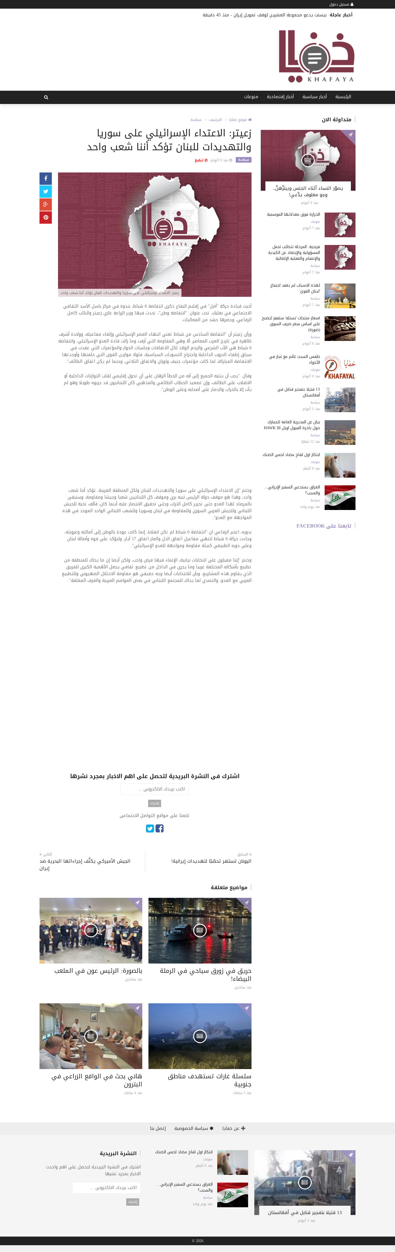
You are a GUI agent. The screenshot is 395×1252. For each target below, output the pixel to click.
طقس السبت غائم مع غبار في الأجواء (294, 359)
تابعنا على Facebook (324, 526)
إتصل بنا (158, 1128)
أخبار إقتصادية (280, 97)
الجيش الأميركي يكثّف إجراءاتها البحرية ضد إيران (85, 865)
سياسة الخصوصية (192, 1128)
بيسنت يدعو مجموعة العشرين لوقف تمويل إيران (280, 15)
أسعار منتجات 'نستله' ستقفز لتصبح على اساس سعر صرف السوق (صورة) (291, 324)
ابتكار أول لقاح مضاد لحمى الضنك (291, 454)
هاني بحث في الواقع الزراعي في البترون (97, 1080)
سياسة (196, 119)
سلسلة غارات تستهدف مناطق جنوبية (210, 1080)
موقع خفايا (238, 119)
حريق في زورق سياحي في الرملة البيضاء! (206, 975)
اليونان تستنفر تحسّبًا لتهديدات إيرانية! (211, 861)
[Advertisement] (155, 444)
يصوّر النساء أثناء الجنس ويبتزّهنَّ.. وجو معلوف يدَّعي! (308, 191)
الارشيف (215, 119)
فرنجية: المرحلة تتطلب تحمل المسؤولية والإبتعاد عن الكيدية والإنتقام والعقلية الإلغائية (294, 252)
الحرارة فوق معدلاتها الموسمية (293, 214)
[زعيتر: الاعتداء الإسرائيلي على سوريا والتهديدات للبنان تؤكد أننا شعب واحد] (155, 235)
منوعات (251, 97)
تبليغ (200, 160)
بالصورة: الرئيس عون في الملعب (98, 970)
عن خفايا (231, 1128)
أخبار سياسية (314, 97)
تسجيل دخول (340, 4)
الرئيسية (343, 97)
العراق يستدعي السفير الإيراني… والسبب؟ (292, 490)
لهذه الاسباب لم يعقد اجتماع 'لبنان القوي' (295, 288)
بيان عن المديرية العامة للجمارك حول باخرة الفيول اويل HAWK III (292, 425)
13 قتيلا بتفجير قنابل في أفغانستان (298, 392)
